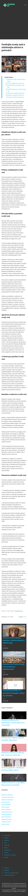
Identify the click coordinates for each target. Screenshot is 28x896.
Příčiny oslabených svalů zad (15, 83)
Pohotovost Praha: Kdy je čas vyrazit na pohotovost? (13, 666)
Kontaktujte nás (19, 611)
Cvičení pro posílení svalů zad (15, 93)
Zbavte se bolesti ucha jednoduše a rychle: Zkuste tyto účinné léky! (13, 722)
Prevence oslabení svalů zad (15, 97)
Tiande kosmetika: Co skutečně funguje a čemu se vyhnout (14, 693)
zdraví (25, 616)
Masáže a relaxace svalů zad (15, 95)
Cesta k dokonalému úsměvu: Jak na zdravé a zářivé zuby (13, 640)
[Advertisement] (14, 23)
